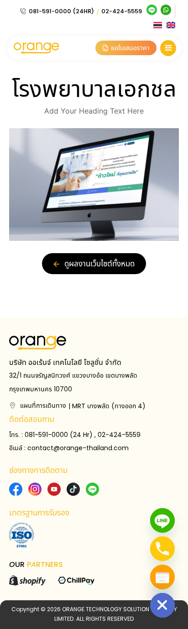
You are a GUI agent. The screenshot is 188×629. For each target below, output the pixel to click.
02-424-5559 (121, 11)
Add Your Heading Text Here (94, 110)
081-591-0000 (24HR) (61, 11)
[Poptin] (162, 577)
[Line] (162, 520)
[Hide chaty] (162, 605)
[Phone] (162, 548)
